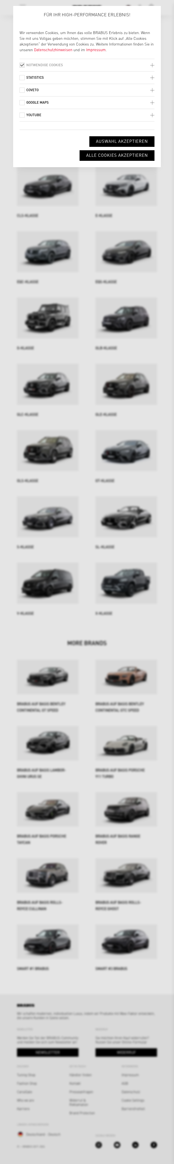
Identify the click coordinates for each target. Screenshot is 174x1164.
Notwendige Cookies (44, 64)
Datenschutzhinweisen (53, 49)
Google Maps (37, 102)
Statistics (35, 77)
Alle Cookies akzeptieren (117, 155)
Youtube (33, 114)
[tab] (87, 65)
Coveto (32, 89)
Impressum (96, 49)
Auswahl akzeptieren (122, 141)
